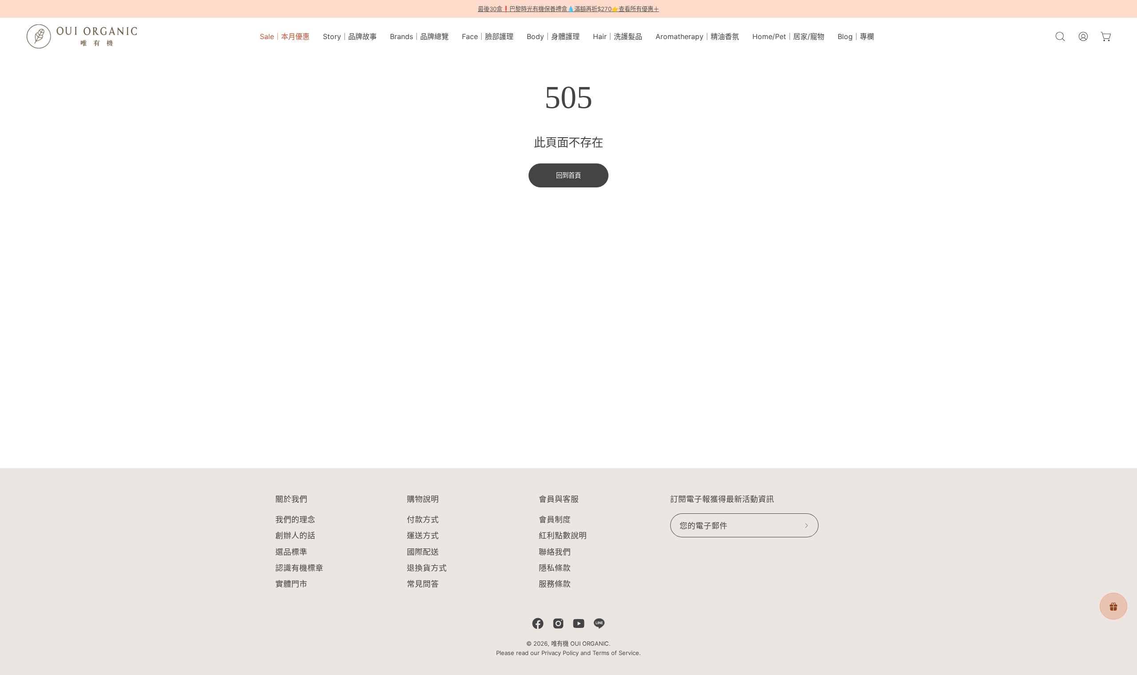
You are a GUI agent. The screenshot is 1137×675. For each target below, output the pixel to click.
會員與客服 (559, 499)
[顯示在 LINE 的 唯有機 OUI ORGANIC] (599, 623)
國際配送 (423, 551)
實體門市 (291, 583)
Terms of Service (615, 652)
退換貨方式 (427, 567)
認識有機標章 (299, 567)
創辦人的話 (295, 535)
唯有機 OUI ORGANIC (580, 643)
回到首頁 (568, 175)
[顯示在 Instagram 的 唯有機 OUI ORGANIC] (558, 623)
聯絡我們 (555, 551)
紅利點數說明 (563, 535)
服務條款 (555, 583)
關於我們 (291, 499)
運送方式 (423, 535)
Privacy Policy (560, 652)
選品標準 (291, 551)
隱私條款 (555, 567)
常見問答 (423, 583)
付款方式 (423, 519)
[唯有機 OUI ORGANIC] (82, 36)
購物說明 (423, 499)
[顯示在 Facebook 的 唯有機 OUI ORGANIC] (538, 623)
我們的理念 (295, 519)
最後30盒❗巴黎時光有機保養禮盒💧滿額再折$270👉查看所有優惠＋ (568, 8)
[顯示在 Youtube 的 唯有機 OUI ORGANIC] (578, 623)
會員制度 (555, 519)
